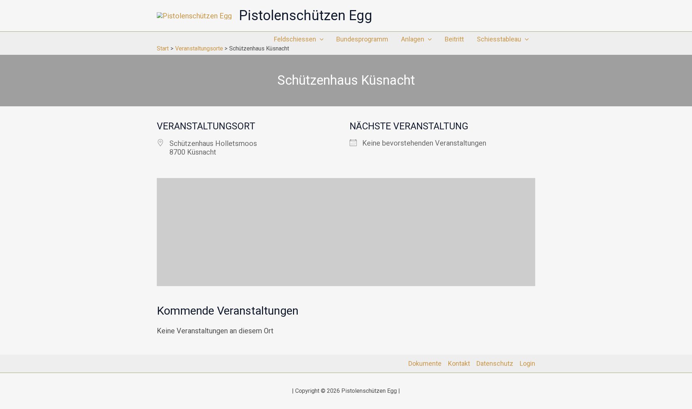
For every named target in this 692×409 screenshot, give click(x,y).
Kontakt (459, 363)
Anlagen (412, 39)
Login (527, 363)
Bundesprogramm (362, 39)
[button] (320, 39)
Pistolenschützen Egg (305, 15)
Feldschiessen (295, 39)
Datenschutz (494, 363)
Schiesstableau (499, 39)
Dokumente (425, 363)
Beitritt (454, 39)
